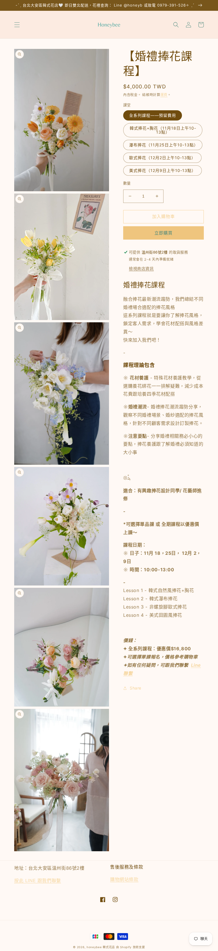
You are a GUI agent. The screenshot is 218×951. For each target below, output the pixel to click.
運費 (163, 95)
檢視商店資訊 (141, 268)
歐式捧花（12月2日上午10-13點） (162, 157)
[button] (17, 24)
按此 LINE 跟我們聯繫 (37, 880)
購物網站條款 (124, 879)
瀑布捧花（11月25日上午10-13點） (163, 144)
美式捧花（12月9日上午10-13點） (162, 170)
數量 (127, 183)
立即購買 (163, 233)
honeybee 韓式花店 (101, 947)
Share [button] (135, 688)
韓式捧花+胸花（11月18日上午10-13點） (163, 130)
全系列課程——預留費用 (152, 115)
